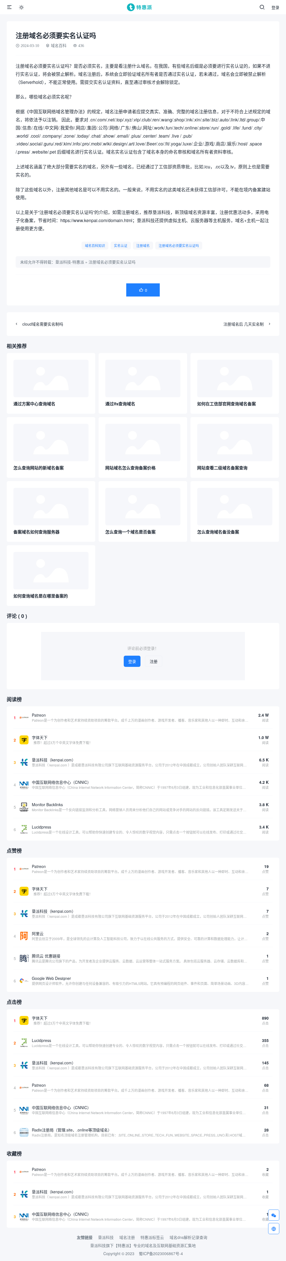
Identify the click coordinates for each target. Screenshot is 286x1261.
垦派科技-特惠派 (69, 262)
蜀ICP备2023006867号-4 (161, 1253)
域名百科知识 (95, 245)
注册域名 (143, 245)
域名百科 (58, 46)
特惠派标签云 (152, 1237)
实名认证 (120, 245)
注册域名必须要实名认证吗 (179, 245)
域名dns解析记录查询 (188, 1237)
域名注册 (127, 1237)
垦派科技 (106, 1237)
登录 (275, 7)
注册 (154, 661)
